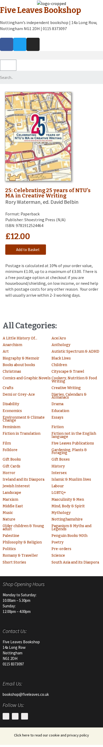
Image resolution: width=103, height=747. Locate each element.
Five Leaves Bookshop (40, 10)
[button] (51, 55)
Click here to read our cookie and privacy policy (51, 735)
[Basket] (8, 65)
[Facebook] (6, 44)
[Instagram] (33, 44)
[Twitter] (19, 44)
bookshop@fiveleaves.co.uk (26, 694)
